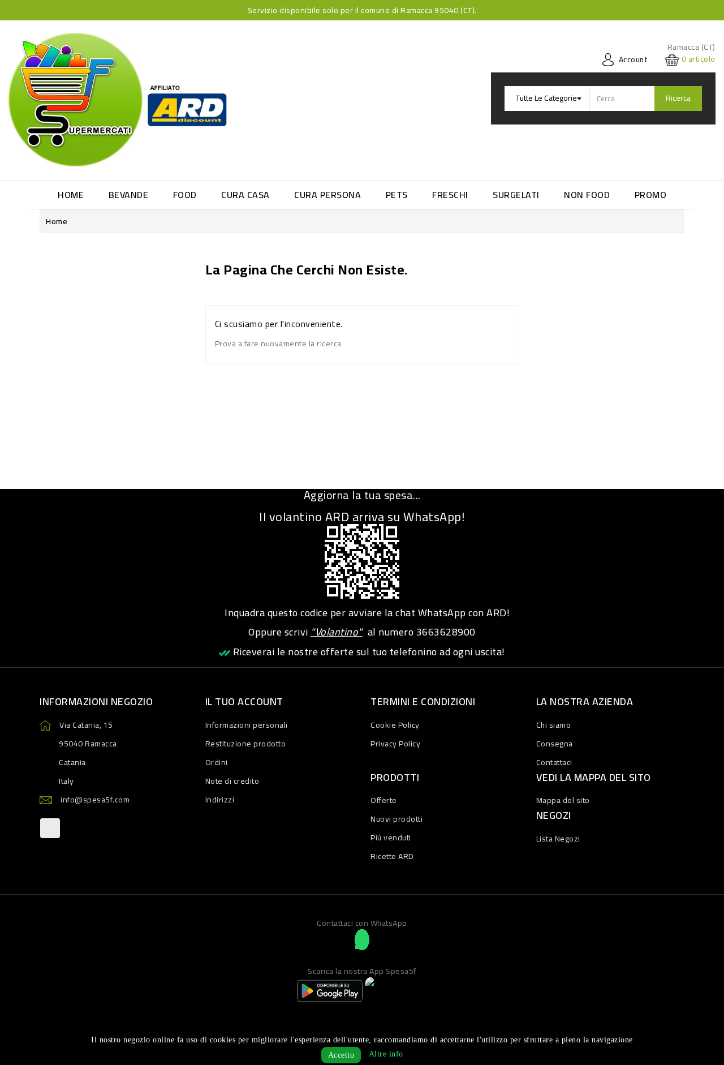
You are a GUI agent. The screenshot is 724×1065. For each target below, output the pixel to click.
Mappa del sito (563, 800)
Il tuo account (244, 701)
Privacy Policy (395, 743)
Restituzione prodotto (245, 743)
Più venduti (390, 837)
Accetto (341, 1055)
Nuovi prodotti (396, 818)
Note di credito (232, 781)
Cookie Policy (395, 725)
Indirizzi (220, 799)
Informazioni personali (246, 725)
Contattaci (554, 762)
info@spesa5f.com (95, 799)
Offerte (383, 800)
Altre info (386, 1054)
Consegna (554, 743)
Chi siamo (553, 725)
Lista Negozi (558, 838)
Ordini (216, 762)
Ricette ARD (392, 856)
